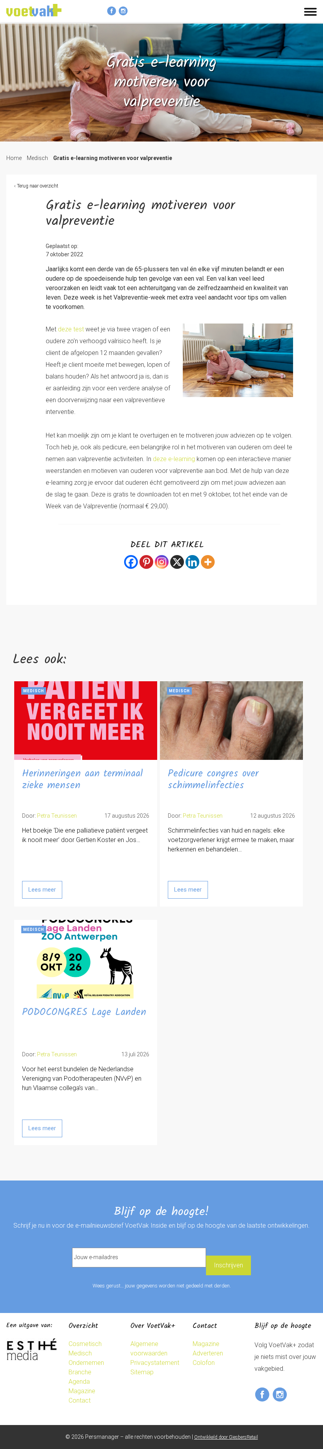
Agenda (79, 1381)
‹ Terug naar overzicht (36, 186)
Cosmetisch (85, 1344)
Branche (80, 1372)
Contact (80, 1400)
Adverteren (208, 1353)
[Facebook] (131, 562)
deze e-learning (174, 459)
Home (14, 158)
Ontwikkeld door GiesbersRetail (226, 1437)
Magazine (82, 1391)
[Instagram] (162, 562)
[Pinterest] (146, 562)
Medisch (37, 158)
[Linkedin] (192, 562)
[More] (208, 562)
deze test (71, 329)
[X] (177, 562)
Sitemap (142, 1372)
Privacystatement (154, 1362)
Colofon (204, 1362)
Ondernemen (86, 1362)
